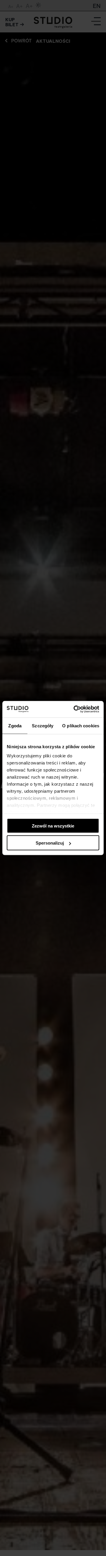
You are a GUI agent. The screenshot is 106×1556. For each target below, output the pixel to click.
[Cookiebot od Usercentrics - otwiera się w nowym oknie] (74, 709)
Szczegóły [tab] (42, 725)
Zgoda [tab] (14, 725)
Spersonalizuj (50, 842)
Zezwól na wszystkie (53, 825)
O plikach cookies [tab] (80, 725)
